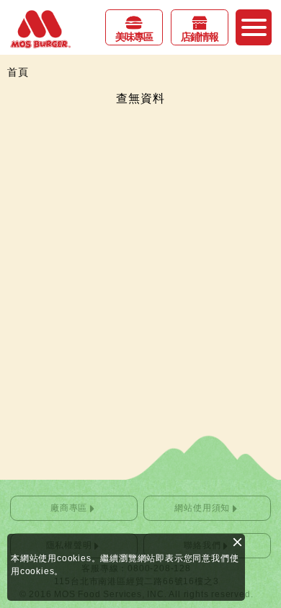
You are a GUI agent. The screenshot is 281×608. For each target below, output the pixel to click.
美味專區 (134, 37)
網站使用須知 (202, 508)
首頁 (18, 72)
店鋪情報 (199, 37)
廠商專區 (68, 508)
